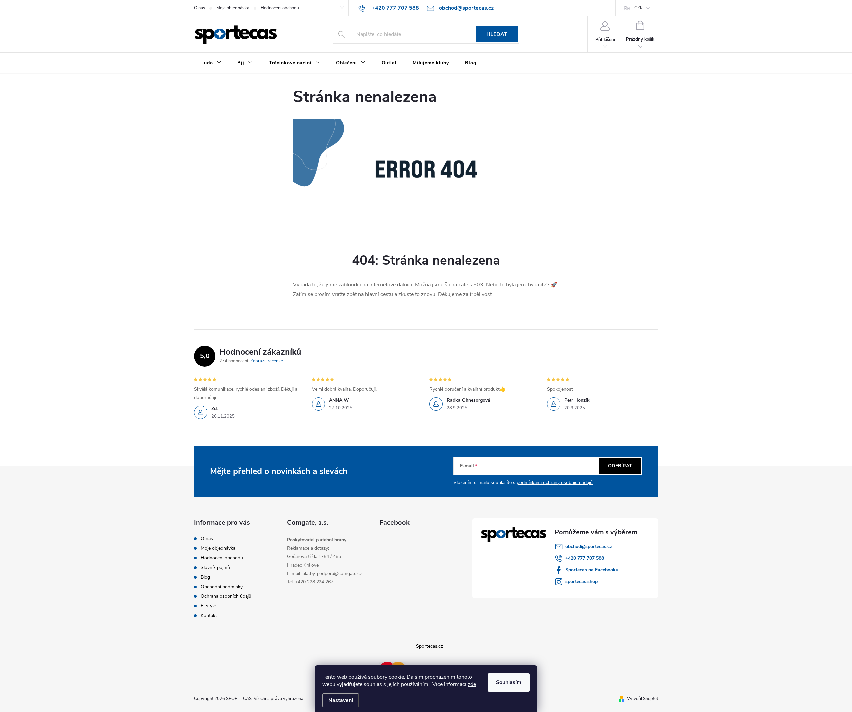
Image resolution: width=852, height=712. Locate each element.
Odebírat (620, 466)
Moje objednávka (232, 8)
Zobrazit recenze (266, 361)
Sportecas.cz (429, 646)
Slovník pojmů (215, 567)
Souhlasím (508, 682)
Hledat (496, 34)
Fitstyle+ (209, 606)
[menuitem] (211, 63)
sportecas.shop (581, 581)
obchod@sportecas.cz (588, 546)
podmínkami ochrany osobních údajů (555, 482)
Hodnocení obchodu (280, 8)
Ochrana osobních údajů (226, 596)
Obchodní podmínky (222, 587)
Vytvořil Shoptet (642, 699)
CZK (638, 8)
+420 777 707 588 (584, 558)
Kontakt (209, 615)
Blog (205, 577)
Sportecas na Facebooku (591, 570)
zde (472, 684)
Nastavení (340, 700)
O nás (199, 8)
